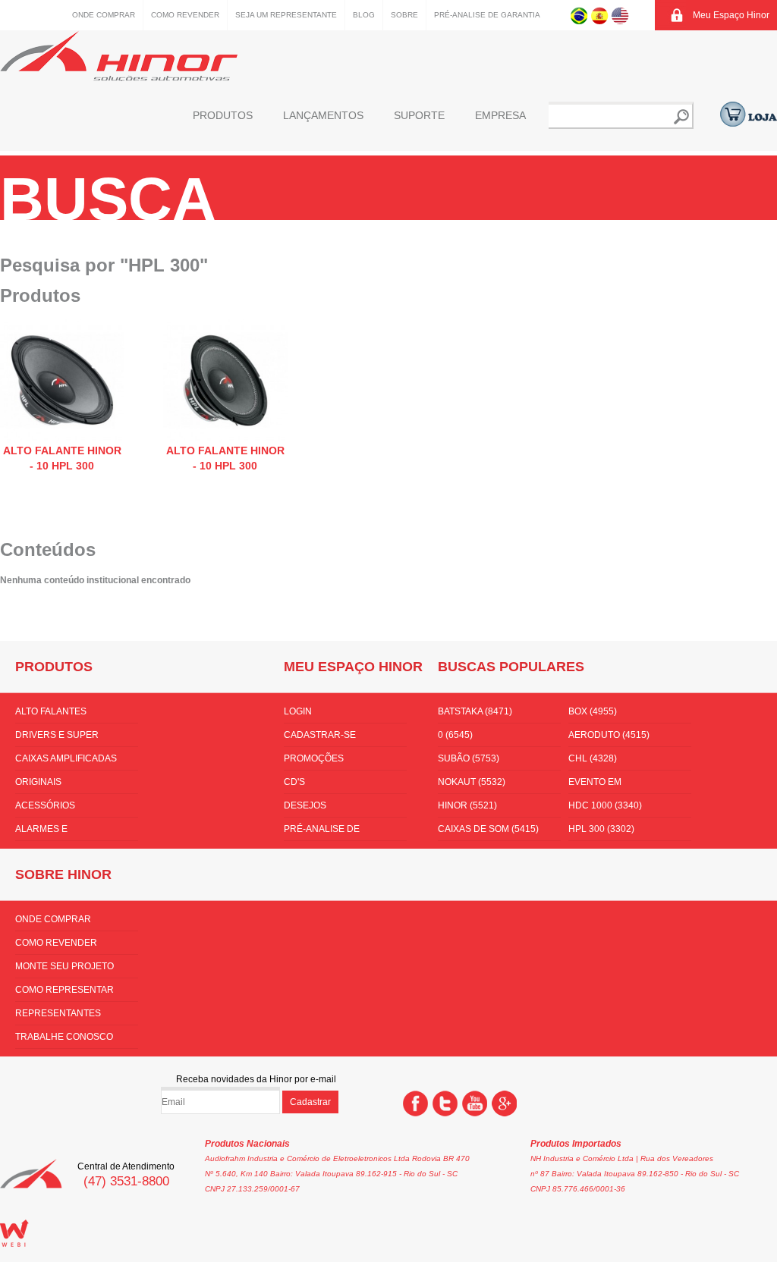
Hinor (119, 55)
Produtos (223, 115)
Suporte (419, 115)
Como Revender (185, 15)
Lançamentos (323, 115)
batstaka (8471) (475, 711)
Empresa (500, 115)
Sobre (404, 15)
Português (579, 15)
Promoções (314, 758)
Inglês (620, 15)
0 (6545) (455, 735)
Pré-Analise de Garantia (487, 15)
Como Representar (64, 989)
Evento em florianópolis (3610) (619, 785)
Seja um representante (286, 15)
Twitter (445, 1103)
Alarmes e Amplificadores (55, 832)
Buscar (681, 116)
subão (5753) (468, 758)
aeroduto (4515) (609, 735)
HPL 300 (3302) (601, 829)
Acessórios (45, 805)
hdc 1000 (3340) (605, 805)
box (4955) (592, 711)
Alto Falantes (51, 711)
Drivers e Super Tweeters (57, 738)
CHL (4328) (592, 758)
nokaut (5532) (471, 782)
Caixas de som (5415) (488, 829)
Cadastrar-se (320, 735)
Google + (504, 1103)
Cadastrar (310, 1102)
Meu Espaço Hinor (731, 15)
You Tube (474, 1103)
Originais (38, 782)
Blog (364, 15)
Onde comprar (103, 15)
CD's (294, 782)
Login (298, 711)
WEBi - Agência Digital (14, 1233)
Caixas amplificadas (66, 758)
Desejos (305, 805)
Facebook (415, 1103)
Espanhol (600, 15)
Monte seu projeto (64, 966)
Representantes (58, 1013)
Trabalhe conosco (64, 1036)
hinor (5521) (467, 805)
